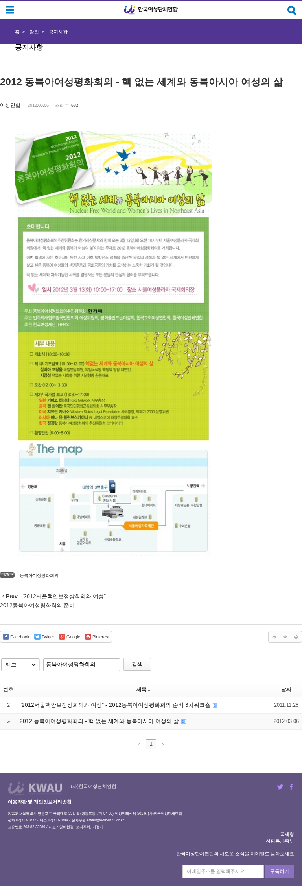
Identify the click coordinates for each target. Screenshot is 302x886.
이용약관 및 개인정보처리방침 (40, 801)
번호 (8, 689)
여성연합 (10, 105)
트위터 (280, 787)
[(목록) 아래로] (285, 636)
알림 (34, 32)
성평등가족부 (280, 841)
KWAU (35, 788)
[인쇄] (296, 636)
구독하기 (279, 871)
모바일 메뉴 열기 (10, 10)
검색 (137, 664)
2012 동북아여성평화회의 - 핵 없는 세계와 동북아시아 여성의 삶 (141, 81)
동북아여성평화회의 (39, 575)
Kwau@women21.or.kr (105, 820)
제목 (141, 689)
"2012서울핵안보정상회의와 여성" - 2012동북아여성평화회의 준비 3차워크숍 (116, 705)
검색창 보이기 (291, 10)
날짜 (286, 689)
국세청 (287, 834)
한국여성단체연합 (151, 10)
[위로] (274, 636)
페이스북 (291, 787)
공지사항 (58, 32)
